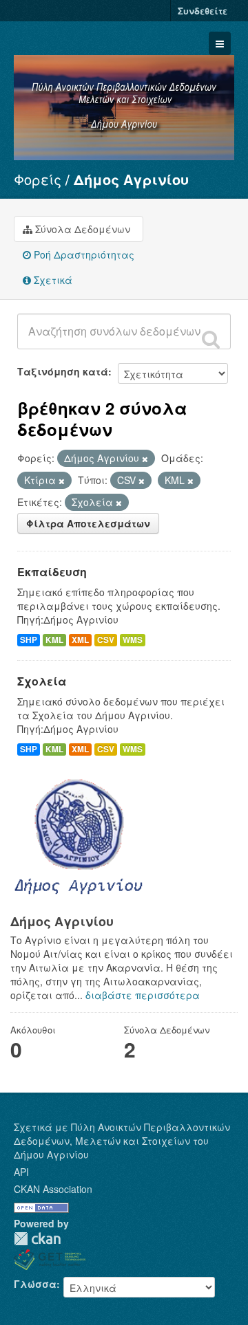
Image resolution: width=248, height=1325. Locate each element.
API (21, 1172)
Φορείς (37, 179)
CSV (105, 640)
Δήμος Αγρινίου (131, 179)
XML (80, 640)
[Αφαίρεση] (145, 458)
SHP (28, 640)
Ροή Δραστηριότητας (82, 254)
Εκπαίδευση (52, 572)
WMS (133, 640)
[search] (210, 339)
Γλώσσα (35, 1284)
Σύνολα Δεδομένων (81, 229)
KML (54, 640)
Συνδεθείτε (202, 10)
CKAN (37, 1238)
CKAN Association (53, 1189)
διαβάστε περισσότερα (142, 995)
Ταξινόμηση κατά (62, 371)
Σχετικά (51, 280)
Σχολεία (41, 681)
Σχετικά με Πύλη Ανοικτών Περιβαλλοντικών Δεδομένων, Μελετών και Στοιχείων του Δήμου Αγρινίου (122, 1140)
